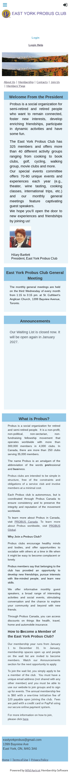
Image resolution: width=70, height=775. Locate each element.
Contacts (42, 82)
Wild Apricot (32, 770)
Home (5, 759)
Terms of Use (20, 759)
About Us (9, 82)
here (25, 719)
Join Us (55, 82)
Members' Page (15, 85)
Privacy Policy (39, 759)
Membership (26, 82)
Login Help (36, 45)
